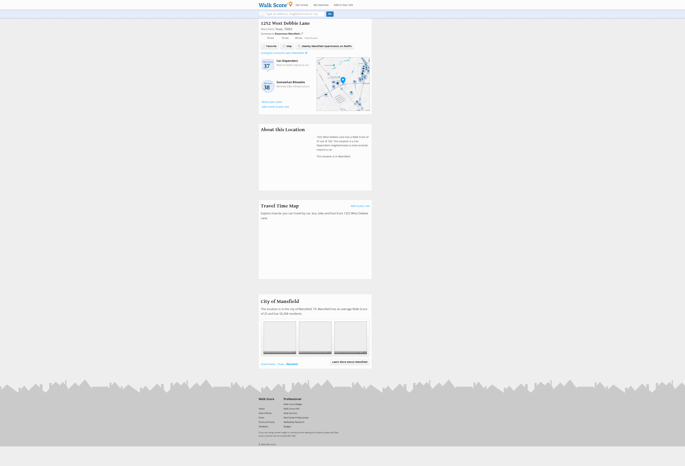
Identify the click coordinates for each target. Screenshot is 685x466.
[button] (261, 14)
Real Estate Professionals (296, 417)
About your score (272, 102)
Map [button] (289, 46)
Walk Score (266, 399)
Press (261, 417)
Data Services (290, 413)
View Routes (311, 38)
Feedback (263, 426)
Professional (292, 399)
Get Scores (302, 5)
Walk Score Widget (293, 404)
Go (330, 14)
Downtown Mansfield (287, 33)
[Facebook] (266, 404)
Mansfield (267, 29)
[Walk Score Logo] (276, 4)
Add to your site (360, 206)
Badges (287, 426)
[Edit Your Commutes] (302, 33)
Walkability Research (294, 422)
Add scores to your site (275, 106)
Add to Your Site (343, 5)
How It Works (265, 413)
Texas (281, 364)
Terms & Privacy (267, 422)
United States (268, 364)
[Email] (272, 404)
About (262, 409)
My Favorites (321, 5)
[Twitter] (261, 404)
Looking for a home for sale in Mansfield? (282, 53)
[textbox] (294, 14)
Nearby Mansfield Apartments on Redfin (327, 46)
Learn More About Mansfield (349, 362)
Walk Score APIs (292, 409)
